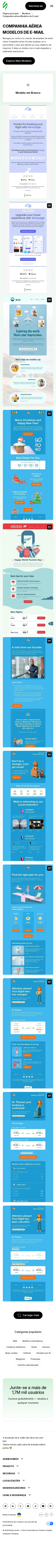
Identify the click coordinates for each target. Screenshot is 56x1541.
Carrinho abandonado (28, 1365)
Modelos (26, 13)
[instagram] (28, 1506)
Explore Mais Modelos (19, 60)
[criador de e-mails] (5, 6)
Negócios (20, 1359)
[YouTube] (43, 1506)
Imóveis (46, 1347)
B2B (15, 1341)
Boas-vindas (11, 1353)
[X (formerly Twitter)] (20, 1506)
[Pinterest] (50, 1506)
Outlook (27, 1353)
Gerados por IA (43, 1353)
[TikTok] (35, 1506)
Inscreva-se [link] (36, 6)
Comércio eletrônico (16, 1347)
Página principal (10, 13)
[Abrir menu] (51, 6)
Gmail (34, 1347)
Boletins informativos (33, 1341)
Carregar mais (31, 1315)
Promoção (35, 1359)
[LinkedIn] (13, 1506)
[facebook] (5, 1506)
